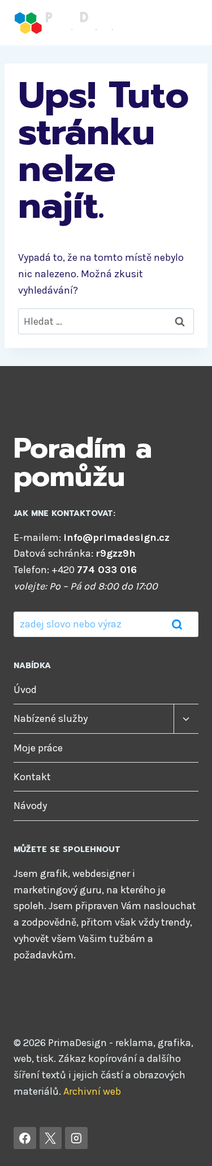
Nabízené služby (51, 718)
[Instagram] (76, 1138)
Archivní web (92, 1091)
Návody (30, 805)
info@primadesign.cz (116, 537)
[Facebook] (25, 1138)
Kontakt (32, 777)
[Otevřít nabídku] (188, 22)
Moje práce (38, 748)
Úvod (25, 689)
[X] (51, 1138)
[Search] (177, 624)
